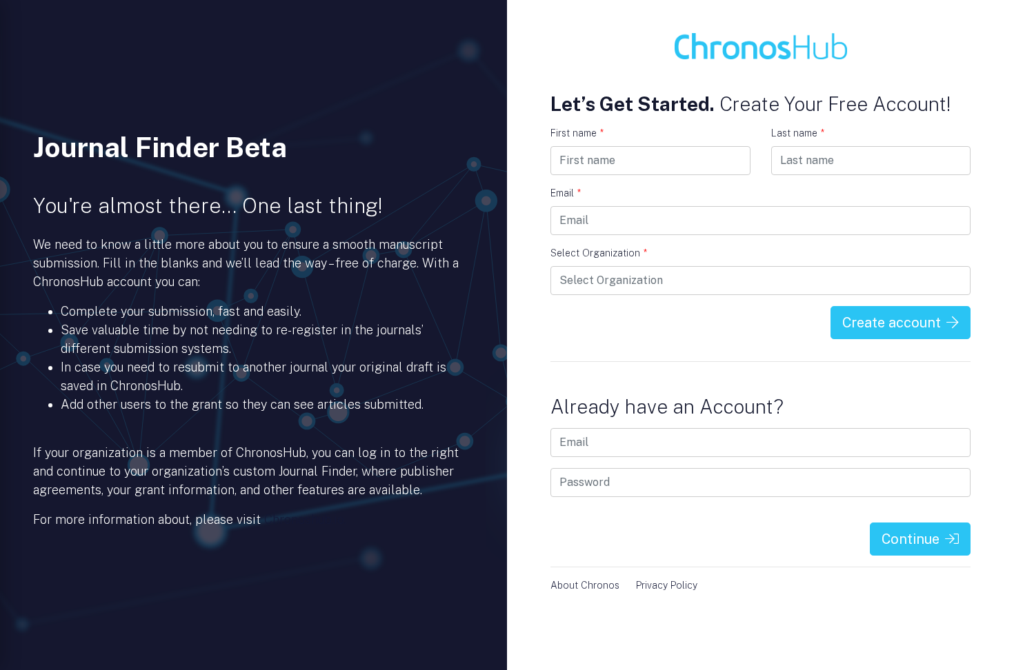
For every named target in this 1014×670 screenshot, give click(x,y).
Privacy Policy (666, 585)
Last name (797, 133)
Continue (911, 539)
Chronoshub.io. (305, 519)
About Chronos (584, 585)
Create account (891, 322)
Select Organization (598, 252)
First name (577, 133)
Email (565, 193)
